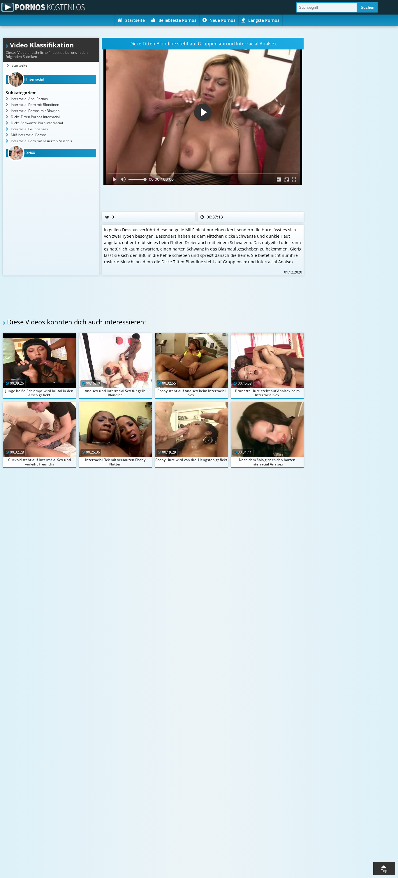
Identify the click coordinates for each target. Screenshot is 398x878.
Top (384, 870)
